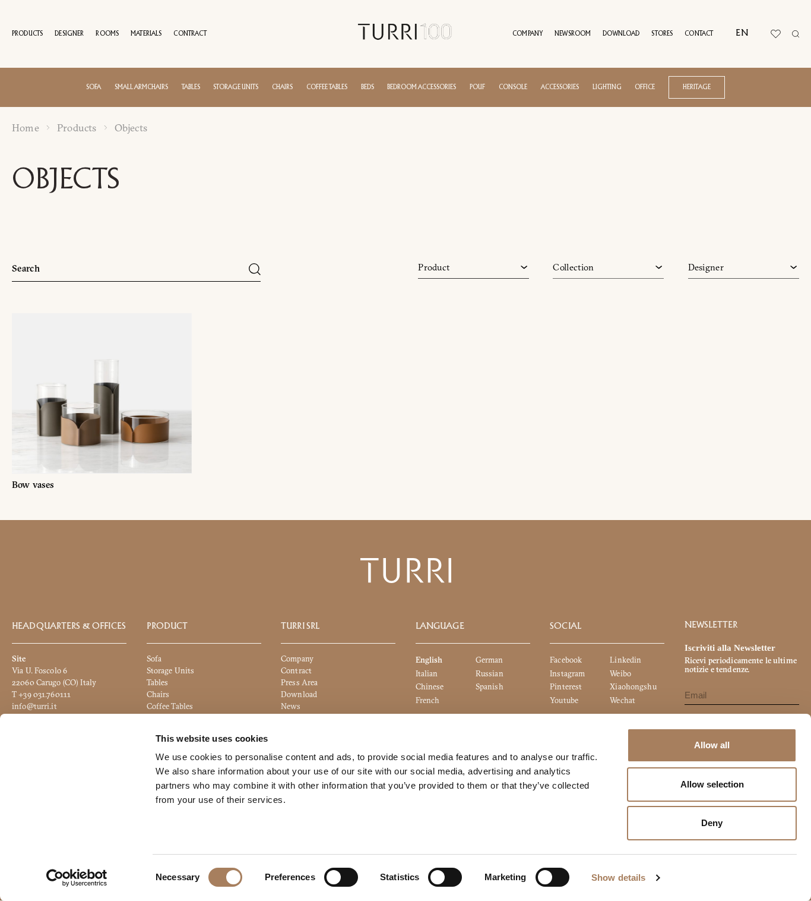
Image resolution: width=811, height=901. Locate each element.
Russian (489, 673)
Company (527, 34)
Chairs (282, 87)
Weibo (620, 673)
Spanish (489, 687)
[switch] (341, 877)
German (489, 660)
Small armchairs (141, 87)
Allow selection (712, 784)
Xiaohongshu (633, 687)
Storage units (235, 87)
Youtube (564, 700)
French (428, 700)
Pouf (477, 87)
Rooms (107, 34)
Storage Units (171, 670)
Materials (146, 34)
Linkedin (625, 660)
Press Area (299, 682)
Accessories (560, 87)
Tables (191, 87)
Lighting (607, 87)
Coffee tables (326, 87)
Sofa (93, 87)
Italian (427, 673)
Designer (69, 34)
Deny (712, 823)
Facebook (566, 660)
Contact (699, 34)
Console (513, 87)
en (741, 33)
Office (645, 87)
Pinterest (566, 687)
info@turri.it (34, 706)
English (429, 660)
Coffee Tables (170, 706)
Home (25, 128)
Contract (189, 34)
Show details (618, 877)
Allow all (712, 745)
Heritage (697, 87)
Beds (367, 87)
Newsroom (573, 34)
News (291, 706)
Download (621, 34)
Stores (662, 34)
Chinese (430, 687)
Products (27, 34)
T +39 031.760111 (41, 694)
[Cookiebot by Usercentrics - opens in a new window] (77, 878)
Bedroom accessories (421, 87)
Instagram (567, 673)
